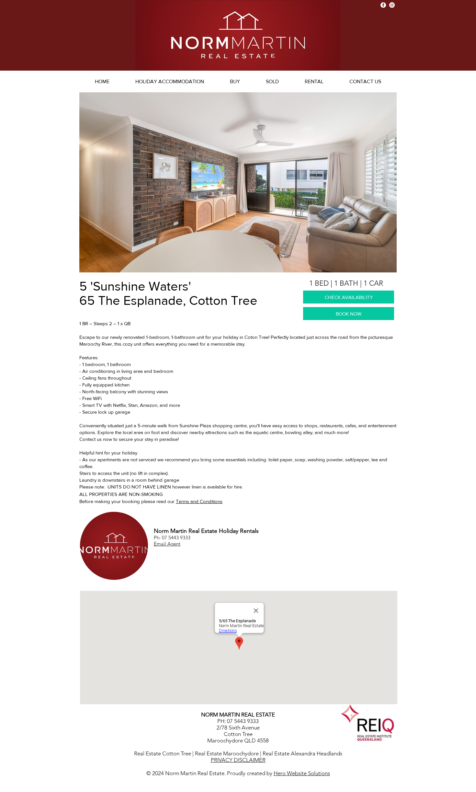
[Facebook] (383, 5)
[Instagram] (392, 5)
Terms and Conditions (199, 501)
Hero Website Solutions (302, 773)
